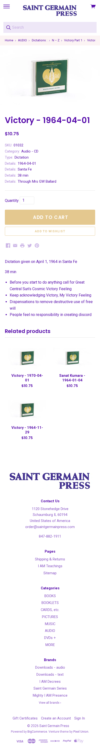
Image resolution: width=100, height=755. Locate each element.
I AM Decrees (50, 681)
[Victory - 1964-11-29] (27, 410)
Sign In (79, 718)
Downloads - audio (50, 667)
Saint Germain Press (54, 726)
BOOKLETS (50, 603)
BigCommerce (37, 731)
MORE (50, 645)
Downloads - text (50, 674)
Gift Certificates (25, 718)
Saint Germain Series (50, 688)
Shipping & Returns (50, 559)
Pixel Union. (81, 731)
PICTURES (50, 617)
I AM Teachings (50, 566)
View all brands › (50, 702)
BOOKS (50, 596)
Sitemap (50, 573)
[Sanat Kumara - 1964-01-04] (72, 358)
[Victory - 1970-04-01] (27, 358)
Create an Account (56, 718)
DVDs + (50, 638)
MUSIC (50, 624)
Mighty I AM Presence (50, 695)
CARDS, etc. (50, 610)
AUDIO (50, 631)
